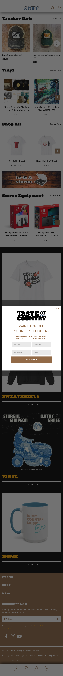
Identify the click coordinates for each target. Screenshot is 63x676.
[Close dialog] (58, 308)
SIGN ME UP (31, 359)
